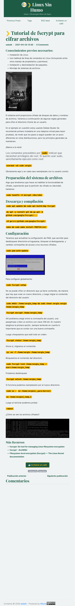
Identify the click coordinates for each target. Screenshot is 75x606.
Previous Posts (14, 20)
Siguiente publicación (57, 476)
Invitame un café (61, 22)
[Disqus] (37, 509)
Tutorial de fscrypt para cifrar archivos (35, 36)
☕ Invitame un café (37, 465)
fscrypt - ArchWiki (18, 450)
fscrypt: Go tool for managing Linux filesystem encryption (37, 446)
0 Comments (42, 45)
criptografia (33, 471)
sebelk (9, 45)
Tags (29, 20)
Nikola (43, 604)
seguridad (42, 471)
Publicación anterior (16, 476)
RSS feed (45, 20)
